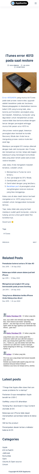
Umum (5, 464)
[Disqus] (19, 339)
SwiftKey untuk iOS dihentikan (14, 402)
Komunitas (6, 456)
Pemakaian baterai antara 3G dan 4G (18, 263)
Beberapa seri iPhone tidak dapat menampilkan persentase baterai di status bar (19, 416)
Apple (4, 447)
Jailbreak (6, 453)
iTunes (7, 234)
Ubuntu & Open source (12, 462)
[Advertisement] (19, 27)
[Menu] (36, 3)
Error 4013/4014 (9, 98)
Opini (4, 459)
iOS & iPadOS (14, 65)
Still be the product (10, 423)
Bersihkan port (13, 186)
